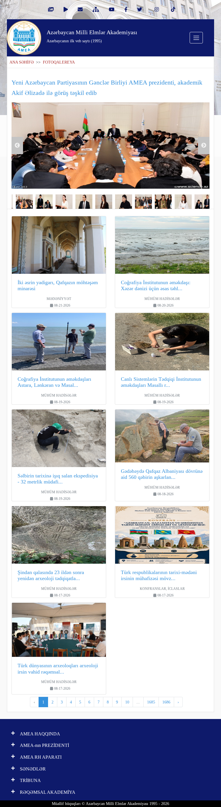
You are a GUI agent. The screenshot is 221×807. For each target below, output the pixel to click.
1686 (166, 702)
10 (127, 702)
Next (203, 145)
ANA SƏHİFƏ (21, 62)
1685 (151, 702)
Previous (17, 145)
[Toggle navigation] (196, 37)
